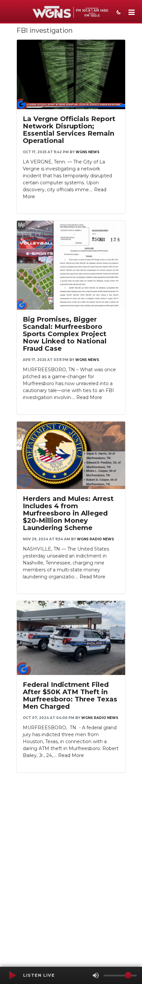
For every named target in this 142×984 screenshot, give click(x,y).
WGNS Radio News (95, 539)
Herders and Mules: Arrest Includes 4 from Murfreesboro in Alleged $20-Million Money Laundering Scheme (68, 513)
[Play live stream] (12, 975)
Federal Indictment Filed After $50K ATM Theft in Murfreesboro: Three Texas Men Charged (70, 695)
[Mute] (95, 975)
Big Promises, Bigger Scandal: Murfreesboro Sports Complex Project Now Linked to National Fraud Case (65, 334)
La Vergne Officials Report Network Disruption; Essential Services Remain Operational (69, 129)
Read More (89, 397)
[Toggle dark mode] (118, 13)
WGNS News (87, 152)
